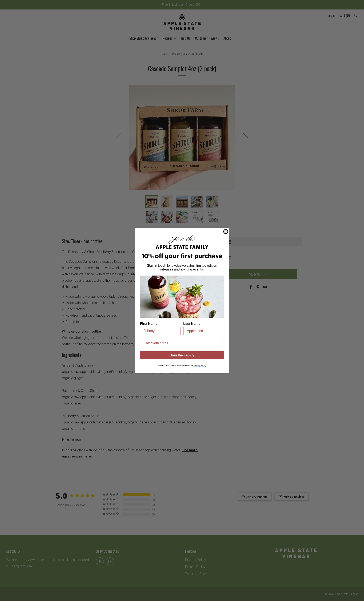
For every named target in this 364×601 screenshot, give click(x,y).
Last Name (191, 323)
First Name (148, 323)
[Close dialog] (225, 231)
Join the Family (182, 355)
